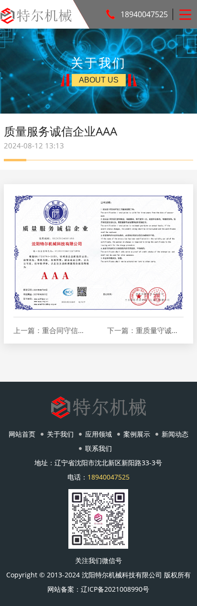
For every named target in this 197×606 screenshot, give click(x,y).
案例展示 (136, 434)
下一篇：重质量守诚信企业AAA (145, 330)
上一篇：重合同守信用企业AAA (51, 330)
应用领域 (98, 434)
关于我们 (60, 434)
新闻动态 (175, 434)
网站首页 (22, 434)
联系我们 (98, 448)
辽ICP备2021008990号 (115, 589)
